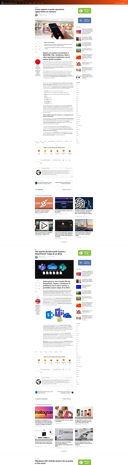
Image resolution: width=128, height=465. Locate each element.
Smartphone (78, 119)
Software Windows (79, 125)
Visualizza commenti (67, 189)
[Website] (72, 176)
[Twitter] (121, 1)
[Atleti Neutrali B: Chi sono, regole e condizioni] (78, 64)
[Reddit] (44, 15)
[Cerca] (126, 3)
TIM (70, 141)
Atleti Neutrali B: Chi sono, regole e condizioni (64, 420)
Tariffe (77, 133)
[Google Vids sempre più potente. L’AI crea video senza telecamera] (44, 434)
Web (77, 380)
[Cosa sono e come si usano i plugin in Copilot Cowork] (44, 203)
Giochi (77, 102)
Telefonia (37, 7)
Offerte (77, 111)
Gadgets (77, 100)
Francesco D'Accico (42, 14)
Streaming (77, 129)
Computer (77, 92)
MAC (77, 106)
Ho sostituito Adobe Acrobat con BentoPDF (63, 211)
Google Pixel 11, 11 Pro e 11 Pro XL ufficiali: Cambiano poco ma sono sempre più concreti (83, 421)
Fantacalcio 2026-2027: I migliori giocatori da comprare (87, 286)
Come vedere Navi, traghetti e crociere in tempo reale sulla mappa (83, 234)
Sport (77, 127)
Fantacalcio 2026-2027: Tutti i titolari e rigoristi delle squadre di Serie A (86, 44)
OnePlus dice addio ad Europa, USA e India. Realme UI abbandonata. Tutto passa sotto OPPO (64, 444)
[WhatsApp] (42, 15)
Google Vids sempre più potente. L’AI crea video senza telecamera (43, 442)
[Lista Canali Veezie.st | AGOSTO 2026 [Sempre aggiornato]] (44, 225)
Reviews (77, 113)
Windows (77, 382)
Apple (77, 88)
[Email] (46, 15)
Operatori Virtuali (59, 141)
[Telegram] (45, 15)
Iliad (45, 141)
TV (76, 137)
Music (77, 349)
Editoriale (77, 98)
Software (77, 123)
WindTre (43, 142)
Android (77, 84)
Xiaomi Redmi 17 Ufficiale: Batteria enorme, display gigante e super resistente (87, 38)
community (57, 336)
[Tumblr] (43, 15)
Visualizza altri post (69, 168)
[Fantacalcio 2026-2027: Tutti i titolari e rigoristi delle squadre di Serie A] (78, 44)
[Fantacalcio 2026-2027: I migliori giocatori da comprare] (78, 287)
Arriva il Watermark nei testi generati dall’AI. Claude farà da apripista (83, 443)
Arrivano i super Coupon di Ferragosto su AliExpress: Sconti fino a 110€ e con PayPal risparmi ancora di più (87, 57)
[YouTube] (125, 1)
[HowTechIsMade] (9, 3)
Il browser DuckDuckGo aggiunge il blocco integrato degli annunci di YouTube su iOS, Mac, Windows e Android (64, 235)
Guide (41, 141)
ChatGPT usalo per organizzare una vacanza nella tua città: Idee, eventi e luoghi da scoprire (83, 212)
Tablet (77, 131)
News (77, 109)
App (76, 86)
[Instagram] (124, 1)
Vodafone (37, 142)
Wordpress (77, 142)
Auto (77, 90)
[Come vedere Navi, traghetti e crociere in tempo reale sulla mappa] (84, 225)
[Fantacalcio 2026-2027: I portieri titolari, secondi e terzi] (78, 50)
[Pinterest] (123, 1)
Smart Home (78, 117)
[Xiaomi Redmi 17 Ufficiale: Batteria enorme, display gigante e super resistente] (78, 39)
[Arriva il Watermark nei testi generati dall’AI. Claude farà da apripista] (84, 434)
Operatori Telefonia (51, 141)
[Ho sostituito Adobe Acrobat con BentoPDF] (64, 203)
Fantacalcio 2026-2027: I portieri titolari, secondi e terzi (87, 49)
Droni (77, 96)
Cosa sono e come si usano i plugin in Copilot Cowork (42, 211)
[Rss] (126, 1)
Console (77, 94)
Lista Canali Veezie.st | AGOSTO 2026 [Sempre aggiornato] (43, 233)
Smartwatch (78, 121)
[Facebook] (120, 1)
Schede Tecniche (78, 115)
